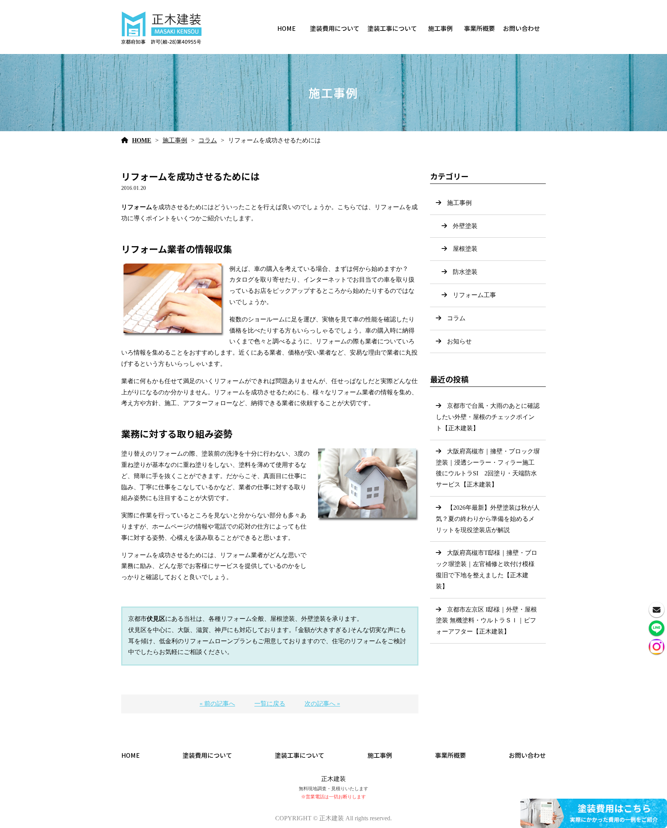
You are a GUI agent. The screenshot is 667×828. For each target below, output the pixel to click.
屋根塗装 (465, 248)
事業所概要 (479, 28)
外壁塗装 (465, 226)
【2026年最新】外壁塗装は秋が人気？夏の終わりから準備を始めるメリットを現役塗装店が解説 (488, 518)
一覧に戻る (269, 703)
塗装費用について (334, 28)
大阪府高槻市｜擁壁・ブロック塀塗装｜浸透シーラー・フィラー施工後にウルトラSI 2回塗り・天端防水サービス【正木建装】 (488, 468)
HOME (286, 28)
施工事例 (440, 28)
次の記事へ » (322, 703)
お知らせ (459, 341)
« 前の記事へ (217, 703)
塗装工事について (392, 28)
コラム (207, 140)
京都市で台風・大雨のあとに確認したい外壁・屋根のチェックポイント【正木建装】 (488, 416)
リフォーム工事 (474, 295)
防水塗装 (465, 272)
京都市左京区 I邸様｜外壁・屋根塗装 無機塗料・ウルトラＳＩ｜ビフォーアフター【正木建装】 (486, 620)
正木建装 (333, 779)
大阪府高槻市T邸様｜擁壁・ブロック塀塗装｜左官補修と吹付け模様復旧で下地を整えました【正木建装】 (486, 569)
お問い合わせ (521, 28)
